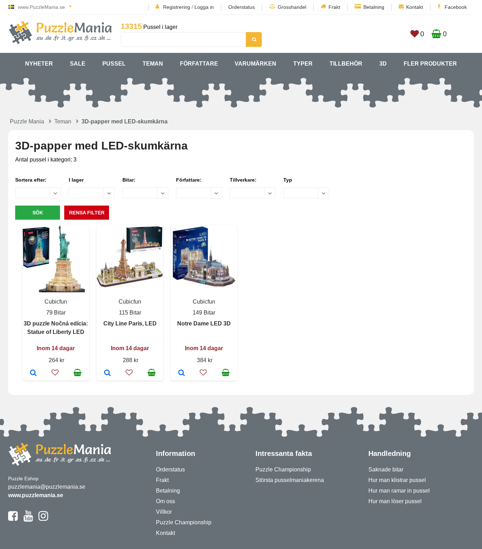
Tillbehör (346, 64)
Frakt (334, 7)
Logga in (204, 7)
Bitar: (128, 180)
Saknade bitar (385, 469)
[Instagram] (43, 519)
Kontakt (414, 7)
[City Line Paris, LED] (107, 373)
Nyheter (39, 64)
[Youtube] (28, 519)
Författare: (188, 180)
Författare (199, 64)
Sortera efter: (31, 180)
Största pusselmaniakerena (289, 480)
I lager (76, 180)
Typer (303, 64)
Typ (287, 180)
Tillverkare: (243, 180)
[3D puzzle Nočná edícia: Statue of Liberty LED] (33, 373)
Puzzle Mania (27, 121)
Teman (153, 64)
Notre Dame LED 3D (204, 324)
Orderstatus (241, 7)
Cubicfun (55, 302)
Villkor (164, 512)
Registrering (176, 7)
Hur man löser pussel (395, 501)
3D (383, 64)
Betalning (373, 7)
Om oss (165, 501)
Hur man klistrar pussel (397, 480)
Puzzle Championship (183, 522)
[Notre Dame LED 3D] (181, 373)
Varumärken (255, 64)
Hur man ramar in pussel (399, 491)
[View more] (130, 286)
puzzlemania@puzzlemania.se (46, 487)
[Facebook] (13, 519)
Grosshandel (292, 7)
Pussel (114, 64)
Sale (77, 64)
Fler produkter (430, 64)
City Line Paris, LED (130, 324)
